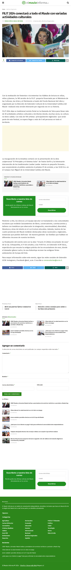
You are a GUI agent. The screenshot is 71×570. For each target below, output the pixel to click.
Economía (28, 523)
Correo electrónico (8, 385)
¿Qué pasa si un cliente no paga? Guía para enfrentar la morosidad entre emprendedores (56, 332)
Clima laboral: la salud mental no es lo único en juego (26, 410)
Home (3, 9)
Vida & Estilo (52, 533)
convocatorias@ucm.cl (53, 260)
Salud (49, 526)
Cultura (4, 530)
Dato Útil (5, 533)
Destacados (38, 21)
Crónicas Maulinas (7, 528)
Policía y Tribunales (54, 521)
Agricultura (5, 521)
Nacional (27, 533)
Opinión (27, 538)
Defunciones (6, 535)
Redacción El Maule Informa (14, 21)
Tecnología (51, 528)
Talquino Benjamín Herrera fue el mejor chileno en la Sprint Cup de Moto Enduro (34, 431)
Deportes (5, 538)
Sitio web (40, 385)
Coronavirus (6, 526)
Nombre (5, 376)
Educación (28, 526)
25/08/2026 (16, 189)
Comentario (6, 353)
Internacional (29, 530)
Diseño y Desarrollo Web (28, 565)
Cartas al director (7, 523)
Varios (50, 530)
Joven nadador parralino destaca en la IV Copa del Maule (27, 417)
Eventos (27, 528)
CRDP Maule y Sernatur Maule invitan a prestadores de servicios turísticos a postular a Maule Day (22, 323)
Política (50, 523)
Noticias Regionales (12, 9)
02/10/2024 (29, 21)
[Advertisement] (35, 77)
